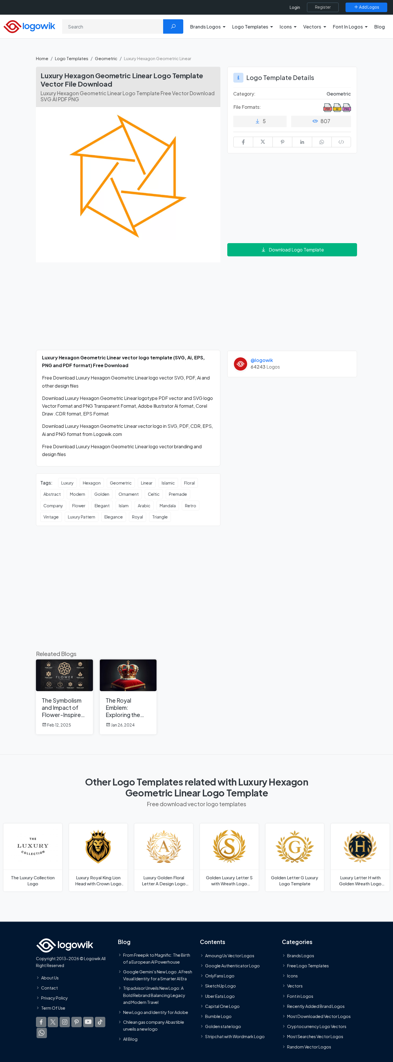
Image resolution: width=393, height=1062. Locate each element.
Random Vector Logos (309, 1046)
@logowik (262, 360)
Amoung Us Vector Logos (229, 955)
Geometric (106, 58)
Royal (137, 516)
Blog (379, 27)
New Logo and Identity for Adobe (155, 1012)
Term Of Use (53, 1007)
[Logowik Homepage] (29, 26)
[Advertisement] (128, 309)
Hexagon (92, 482)
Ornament (129, 494)
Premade (178, 494)
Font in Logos (300, 995)
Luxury (67, 482)
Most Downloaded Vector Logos (319, 1016)
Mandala (168, 505)
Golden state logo (223, 1026)
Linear (146, 482)
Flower (78, 505)
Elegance (113, 516)
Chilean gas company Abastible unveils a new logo (153, 1025)
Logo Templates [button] (250, 27)
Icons (292, 975)
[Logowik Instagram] (65, 1022)
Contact (49, 987)
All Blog (130, 1039)
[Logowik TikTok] (100, 1022)
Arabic (144, 505)
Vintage (51, 516)
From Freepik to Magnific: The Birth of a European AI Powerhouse (156, 958)
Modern (77, 494)
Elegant (102, 505)
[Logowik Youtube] (88, 1022)
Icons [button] (286, 27)
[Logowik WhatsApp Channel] (42, 1033)
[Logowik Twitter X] (53, 1022)
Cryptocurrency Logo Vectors (316, 1026)
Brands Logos (300, 955)
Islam (124, 505)
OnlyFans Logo (219, 975)
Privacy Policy (54, 997)
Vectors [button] (312, 27)
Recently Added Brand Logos (316, 1005)
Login (295, 7)
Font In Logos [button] (348, 27)
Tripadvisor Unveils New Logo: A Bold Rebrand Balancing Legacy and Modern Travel (154, 995)
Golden (101, 494)
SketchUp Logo (220, 985)
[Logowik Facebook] (41, 1022)
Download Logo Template (296, 250)
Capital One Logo (222, 1005)
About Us (50, 977)
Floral (189, 482)
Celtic (154, 494)
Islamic (168, 482)
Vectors (295, 985)
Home (42, 58)
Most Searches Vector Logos (315, 1036)
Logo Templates (71, 58)
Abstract (52, 494)
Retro (190, 505)
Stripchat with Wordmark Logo (235, 1036)
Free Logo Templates (308, 965)
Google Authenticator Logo (232, 965)
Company (53, 505)
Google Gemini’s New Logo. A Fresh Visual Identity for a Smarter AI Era (157, 975)
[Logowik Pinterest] (76, 1022)
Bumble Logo (218, 1016)
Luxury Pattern (81, 516)
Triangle (160, 516)
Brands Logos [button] (205, 27)
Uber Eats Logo (220, 995)
